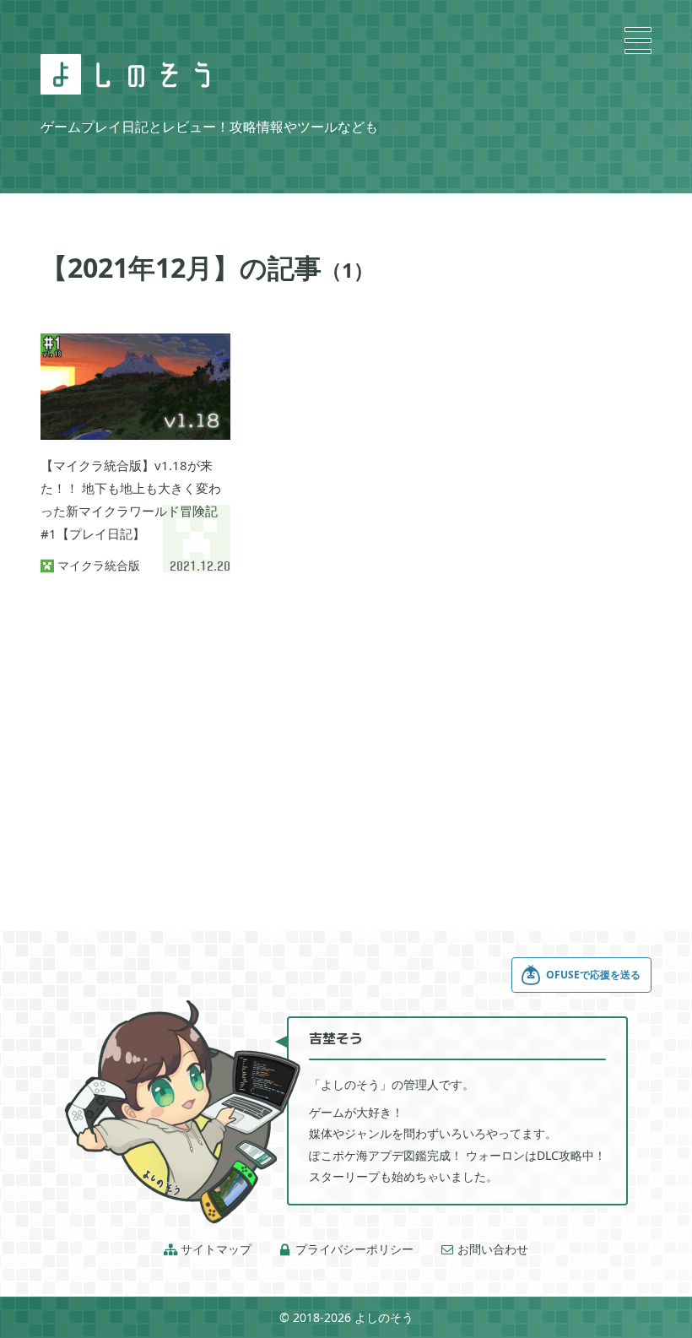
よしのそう (384, 1317)
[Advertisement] (346, 731)
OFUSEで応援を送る (593, 974)
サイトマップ (207, 1249)
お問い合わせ (484, 1249)
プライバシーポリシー (346, 1249)
